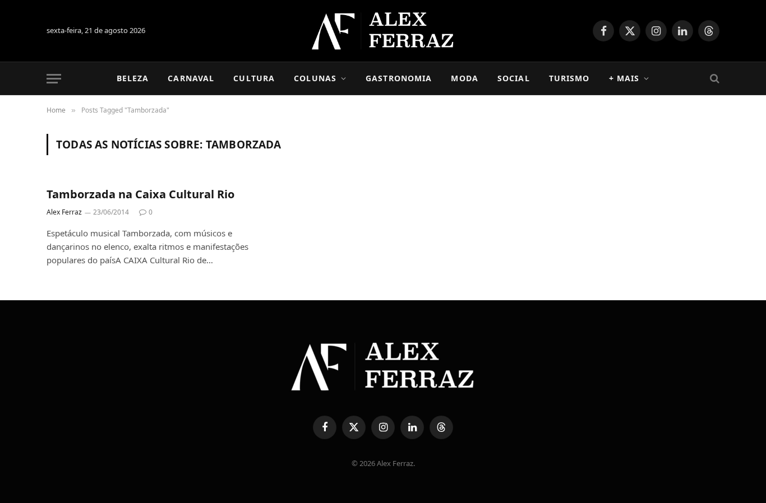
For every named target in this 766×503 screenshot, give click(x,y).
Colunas (315, 78)
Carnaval (191, 78)
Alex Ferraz (64, 212)
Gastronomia (399, 78)
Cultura (254, 78)
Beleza (133, 78)
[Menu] (54, 78)
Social (513, 78)
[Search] (713, 78)
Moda (464, 78)
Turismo (569, 78)
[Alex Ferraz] (383, 31)
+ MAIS (624, 78)
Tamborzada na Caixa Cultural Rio (140, 194)
